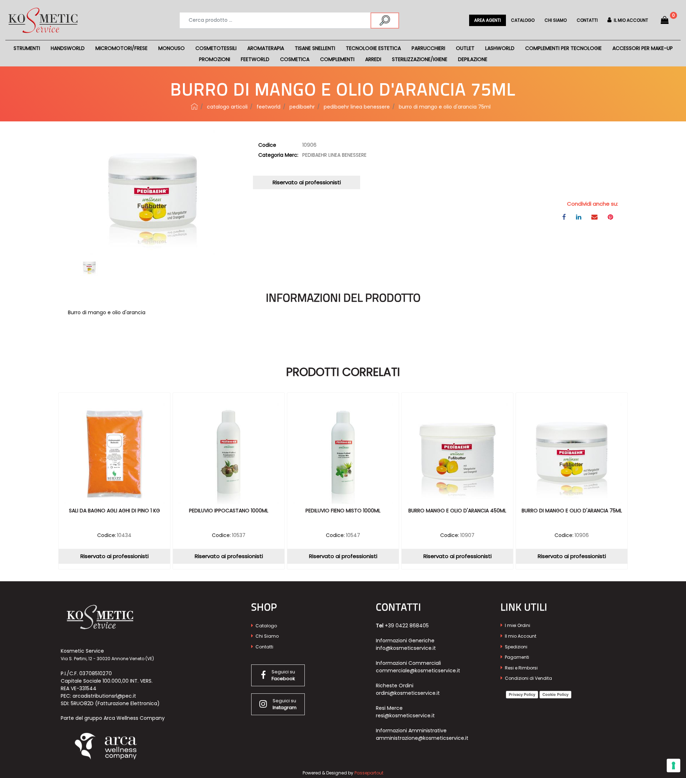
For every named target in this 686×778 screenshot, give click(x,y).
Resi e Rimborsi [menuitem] (521, 668)
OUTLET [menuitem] (465, 48)
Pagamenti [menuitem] (516, 657)
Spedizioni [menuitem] (515, 647)
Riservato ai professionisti (307, 182)
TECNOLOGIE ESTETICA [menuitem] (373, 48)
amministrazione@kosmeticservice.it (422, 738)
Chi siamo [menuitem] (556, 20)
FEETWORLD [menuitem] (255, 59)
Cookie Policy (555, 694)
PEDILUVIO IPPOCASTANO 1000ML (228, 511)
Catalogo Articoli (227, 106)
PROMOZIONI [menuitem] (214, 59)
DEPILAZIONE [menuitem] (472, 59)
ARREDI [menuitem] (373, 59)
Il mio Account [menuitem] (520, 636)
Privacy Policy (522, 694)
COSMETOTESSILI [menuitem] (216, 48)
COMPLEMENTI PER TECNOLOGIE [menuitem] (563, 48)
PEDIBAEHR (302, 106)
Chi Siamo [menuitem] (266, 636)
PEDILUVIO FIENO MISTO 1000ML (343, 511)
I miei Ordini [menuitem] (517, 625)
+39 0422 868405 (407, 625)
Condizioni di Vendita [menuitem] (528, 678)
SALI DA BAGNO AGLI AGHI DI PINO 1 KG (114, 511)
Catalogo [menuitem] (523, 20)
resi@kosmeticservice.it (405, 715)
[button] (385, 20)
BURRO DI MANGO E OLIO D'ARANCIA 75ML (445, 106)
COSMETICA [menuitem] (294, 59)
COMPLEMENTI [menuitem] (337, 59)
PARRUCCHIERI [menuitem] (428, 48)
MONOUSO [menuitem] (171, 48)
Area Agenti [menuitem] (487, 20)
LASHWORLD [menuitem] (499, 48)
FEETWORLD (268, 106)
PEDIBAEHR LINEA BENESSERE (357, 106)
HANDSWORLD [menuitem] (68, 48)
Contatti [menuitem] (587, 20)
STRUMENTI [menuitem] (27, 48)
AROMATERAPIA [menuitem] (265, 48)
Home (194, 106)
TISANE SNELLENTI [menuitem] (315, 48)
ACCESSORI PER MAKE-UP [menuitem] (642, 48)
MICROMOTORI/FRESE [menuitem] (121, 48)
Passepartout (368, 773)
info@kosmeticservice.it (406, 648)
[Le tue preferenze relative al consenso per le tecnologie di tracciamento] (673, 765)
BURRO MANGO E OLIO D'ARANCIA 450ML (457, 511)
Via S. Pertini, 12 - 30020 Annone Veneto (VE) (107, 659)
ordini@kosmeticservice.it (408, 693)
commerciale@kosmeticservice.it (418, 670)
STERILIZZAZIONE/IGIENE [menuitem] (419, 59)
